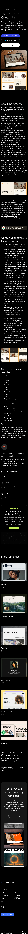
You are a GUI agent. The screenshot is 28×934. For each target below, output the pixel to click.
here (3, 770)
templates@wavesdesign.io (9, 216)
